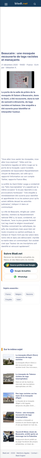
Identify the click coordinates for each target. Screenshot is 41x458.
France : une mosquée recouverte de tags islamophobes (25, 415)
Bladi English (20, 456)
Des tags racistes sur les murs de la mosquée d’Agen (26, 395)
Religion (18, 294)
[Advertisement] (20, 29)
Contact (34, 453)
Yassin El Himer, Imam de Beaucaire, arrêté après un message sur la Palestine (27, 434)
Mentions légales (23, 453)
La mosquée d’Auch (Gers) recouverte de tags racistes (27, 357)
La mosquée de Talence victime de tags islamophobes (26, 376)
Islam (19, 299)
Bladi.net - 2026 (9, 453)
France (30, 65)
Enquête (8, 299)
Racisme (29, 294)
